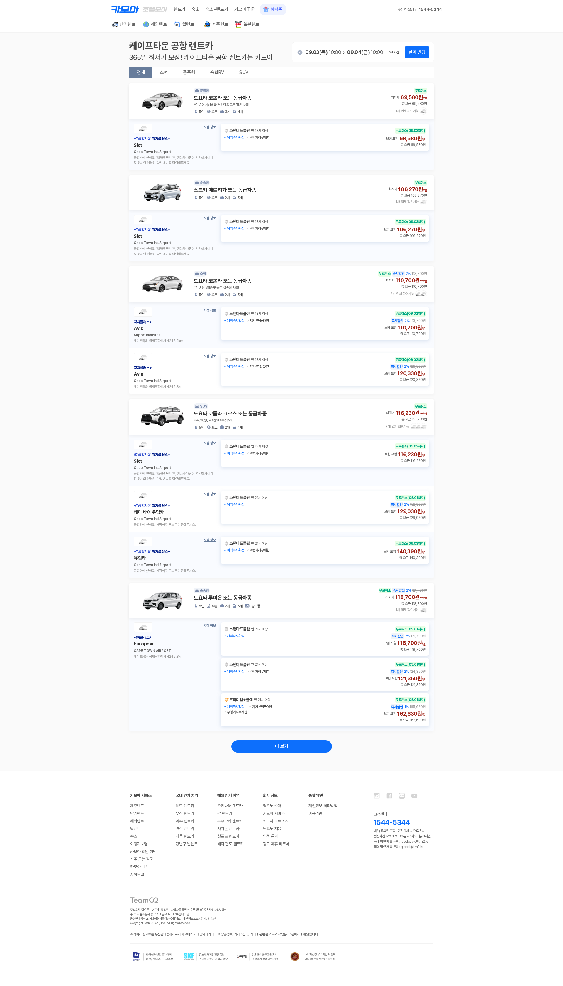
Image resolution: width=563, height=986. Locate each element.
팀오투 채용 (272, 828)
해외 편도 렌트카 (230, 844)
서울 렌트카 (185, 836)
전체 (141, 72)
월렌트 (135, 828)
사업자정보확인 (218, 909)
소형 (164, 72)
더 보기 (281, 746)
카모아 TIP (244, 9)
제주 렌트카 (185, 805)
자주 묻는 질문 (141, 859)
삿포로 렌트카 (228, 836)
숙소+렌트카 (216, 9)
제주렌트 (137, 805)
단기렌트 (137, 813)
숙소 (195, 9)
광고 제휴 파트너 (276, 844)
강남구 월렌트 (186, 844)
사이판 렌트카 (228, 828)
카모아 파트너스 (275, 821)
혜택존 (276, 9)
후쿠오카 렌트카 (230, 821)
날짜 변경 (416, 52)
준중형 (189, 72)
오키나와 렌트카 (230, 805)
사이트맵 (137, 874)
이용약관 (315, 813)
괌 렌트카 (224, 813)
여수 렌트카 (185, 821)
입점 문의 (270, 836)
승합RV (217, 72)
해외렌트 (137, 821)
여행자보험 (138, 844)
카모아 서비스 (274, 813)
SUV (243, 72)
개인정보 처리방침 (322, 805)
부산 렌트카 (185, 813)
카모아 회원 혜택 (143, 851)
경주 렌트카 (185, 828)
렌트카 (180, 9)
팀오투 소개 (272, 805)
